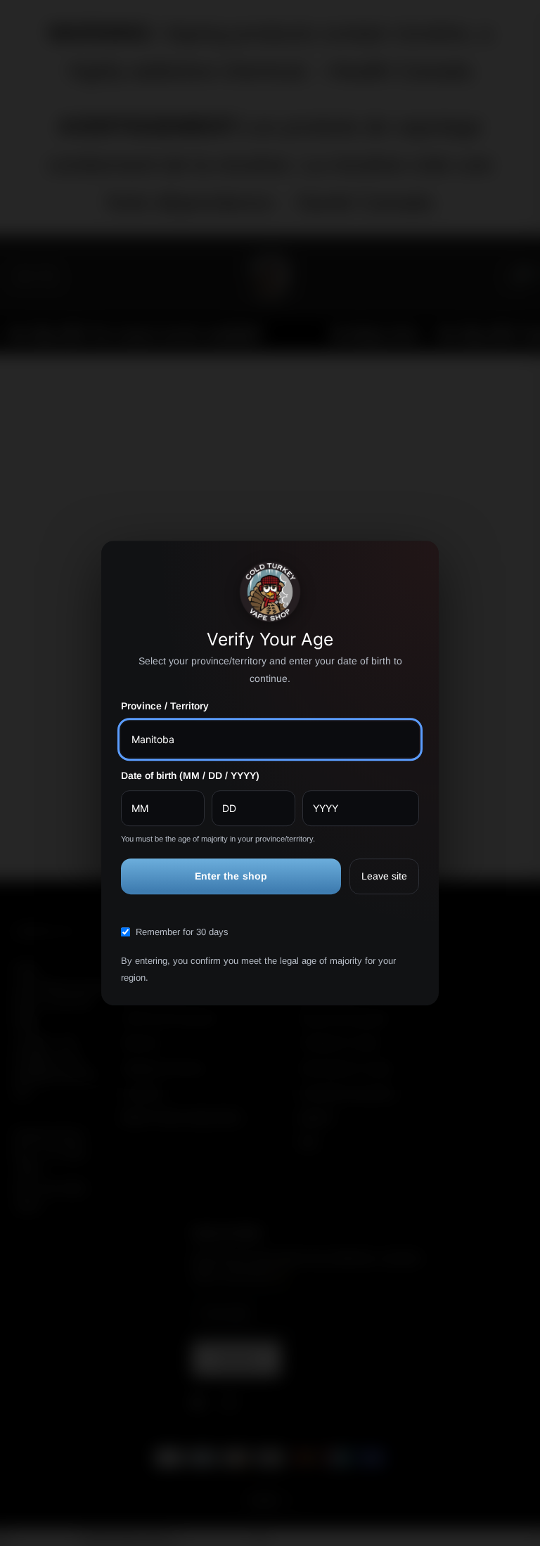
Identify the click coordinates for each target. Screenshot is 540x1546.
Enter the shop (231, 876)
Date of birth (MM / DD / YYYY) (190, 775)
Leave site (384, 876)
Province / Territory (165, 706)
